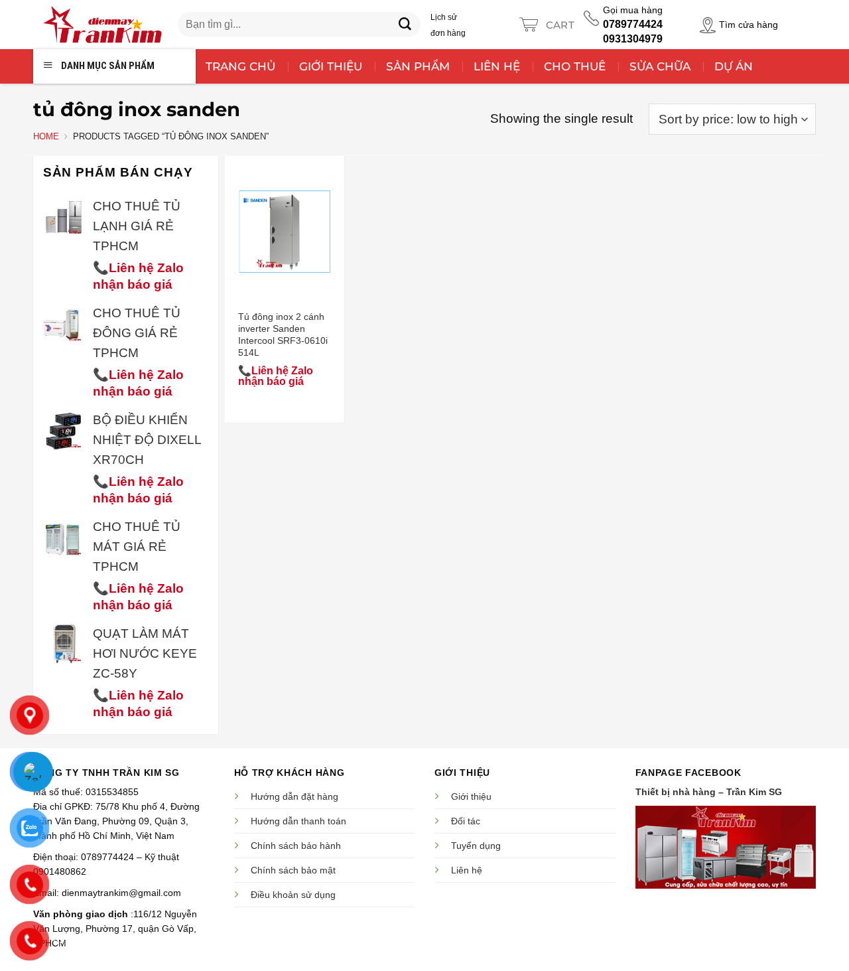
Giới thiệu (471, 796)
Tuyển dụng (476, 845)
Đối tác (465, 821)
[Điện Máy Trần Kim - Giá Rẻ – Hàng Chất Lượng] (102, 24)
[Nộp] (405, 24)
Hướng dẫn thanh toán (298, 821)
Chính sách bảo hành (296, 845)
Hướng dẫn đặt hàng (294, 796)
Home (46, 136)
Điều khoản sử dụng (293, 894)
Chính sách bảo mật (293, 870)
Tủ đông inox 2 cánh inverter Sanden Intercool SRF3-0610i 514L (283, 334)
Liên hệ (466, 870)
